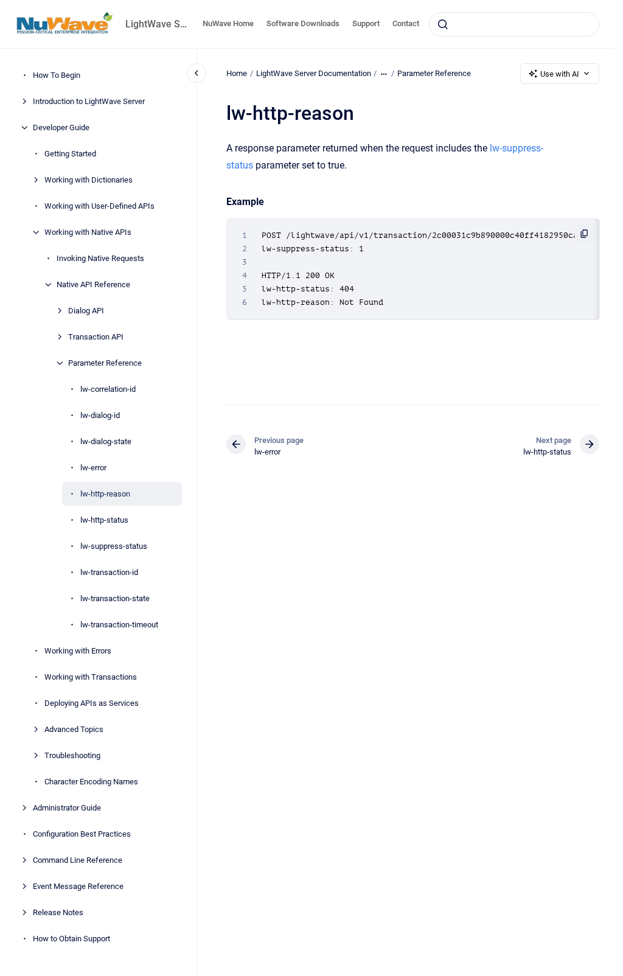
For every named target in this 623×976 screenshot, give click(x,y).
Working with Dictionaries (88, 179)
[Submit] (443, 24)
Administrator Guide (67, 807)
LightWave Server (156, 24)
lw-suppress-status (113, 546)
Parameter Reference (105, 363)
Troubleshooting (72, 755)
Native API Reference (93, 284)
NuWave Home (228, 23)
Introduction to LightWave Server (89, 101)
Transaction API (96, 336)
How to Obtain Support (71, 938)
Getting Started (70, 153)
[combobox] (514, 24)
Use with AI (559, 73)
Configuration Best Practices (82, 833)
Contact (405, 23)
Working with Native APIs (87, 232)
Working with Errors (77, 650)
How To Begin (56, 75)
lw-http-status (104, 520)
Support (366, 23)
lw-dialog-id (100, 415)
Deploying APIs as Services (91, 703)
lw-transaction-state (115, 598)
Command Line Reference (77, 860)
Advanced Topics (73, 729)
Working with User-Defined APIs (99, 206)
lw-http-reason (105, 493)
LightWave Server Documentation (313, 73)
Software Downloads (302, 23)
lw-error (93, 467)
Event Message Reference (78, 886)
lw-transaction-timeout (119, 624)
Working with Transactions (90, 676)
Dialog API (86, 310)
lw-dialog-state (105, 441)
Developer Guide (61, 127)
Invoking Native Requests (100, 258)
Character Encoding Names (91, 781)
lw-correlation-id (108, 389)
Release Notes (58, 912)
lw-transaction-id (109, 572)
